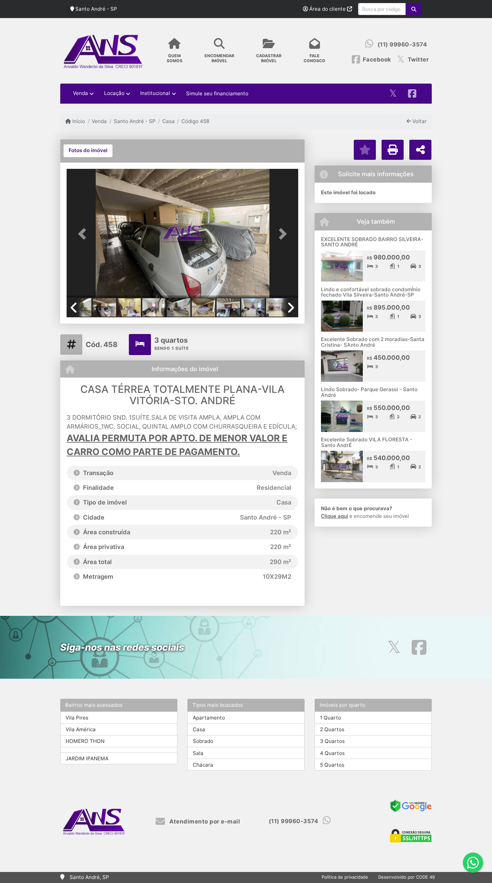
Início (78, 121)
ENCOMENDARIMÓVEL (219, 58)
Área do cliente (327, 9)
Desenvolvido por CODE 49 (406, 877)
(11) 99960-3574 (402, 44)
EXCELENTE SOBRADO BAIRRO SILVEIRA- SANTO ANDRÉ (372, 242)
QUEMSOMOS (174, 58)
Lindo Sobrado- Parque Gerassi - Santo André (369, 392)
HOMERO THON (85, 741)
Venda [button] (80, 93)
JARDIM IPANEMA (87, 758)
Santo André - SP (134, 121)
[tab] (88, 150)
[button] (413, 9)
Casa (168, 121)
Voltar (419, 121)
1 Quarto (330, 717)
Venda (99, 121)
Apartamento (209, 717)
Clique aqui (334, 516)
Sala (198, 753)
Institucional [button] (155, 93)
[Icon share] (393, 93)
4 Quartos (332, 753)
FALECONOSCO (314, 58)
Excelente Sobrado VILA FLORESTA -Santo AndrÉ (366, 442)
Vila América (81, 729)
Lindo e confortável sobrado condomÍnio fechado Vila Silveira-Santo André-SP (370, 292)
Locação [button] (114, 93)
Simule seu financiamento (217, 93)
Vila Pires (77, 717)
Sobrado (203, 741)
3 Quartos (332, 741)
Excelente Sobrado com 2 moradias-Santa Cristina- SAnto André (372, 342)
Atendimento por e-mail (204, 821)
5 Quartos (332, 765)
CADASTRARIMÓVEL (268, 58)
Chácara (203, 765)
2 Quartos (332, 729)
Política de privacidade (345, 877)
